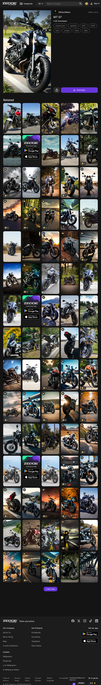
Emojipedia (36, 632)
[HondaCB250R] (50, 439)
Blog (5, 641)
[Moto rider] (50, 567)
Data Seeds (36, 646)
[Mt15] (31, 342)
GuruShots (36, 637)
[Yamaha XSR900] (70, 310)
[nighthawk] (50, 246)
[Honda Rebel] (31, 246)
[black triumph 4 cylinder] (31, 182)
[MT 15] (50, 535)
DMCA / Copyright (50, 679)
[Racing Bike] (70, 342)
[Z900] (50, 278)
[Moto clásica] (12, 535)
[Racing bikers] (12, 278)
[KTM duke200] (50, 182)
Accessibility (63, 678)
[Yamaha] (12, 471)
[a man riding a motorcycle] (31, 439)
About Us (7, 632)
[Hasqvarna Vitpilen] (89, 118)
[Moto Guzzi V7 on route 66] (70, 439)
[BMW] (12, 246)
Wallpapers (7, 656)
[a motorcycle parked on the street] (70, 375)
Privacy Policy (17, 679)
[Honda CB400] (12, 118)
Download (81, 90)
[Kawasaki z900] (70, 567)
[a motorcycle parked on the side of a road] (70, 214)
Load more (50, 589)
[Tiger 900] (89, 342)
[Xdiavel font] (31, 503)
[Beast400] (31, 375)
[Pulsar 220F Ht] (50, 118)
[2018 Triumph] (89, 503)
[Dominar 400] (89, 214)
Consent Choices (38, 679)
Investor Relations (10, 646)
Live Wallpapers (9, 665)
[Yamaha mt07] (50, 471)
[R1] (89, 278)
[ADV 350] (12, 342)
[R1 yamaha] (12, 310)
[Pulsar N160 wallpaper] (70, 278)
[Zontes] (70, 118)
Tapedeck (36, 641)
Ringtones (7, 661)
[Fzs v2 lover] (50, 150)
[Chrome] (89, 535)
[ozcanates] (12, 150)
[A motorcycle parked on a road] (89, 182)
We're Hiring (8, 637)
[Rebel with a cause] (70, 150)
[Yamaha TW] (12, 439)
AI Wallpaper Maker (11, 670)
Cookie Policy (27, 679)
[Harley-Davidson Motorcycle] (89, 567)
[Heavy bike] (89, 310)
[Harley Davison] (12, 375)
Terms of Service (6, 679)
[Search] (80, 4)
